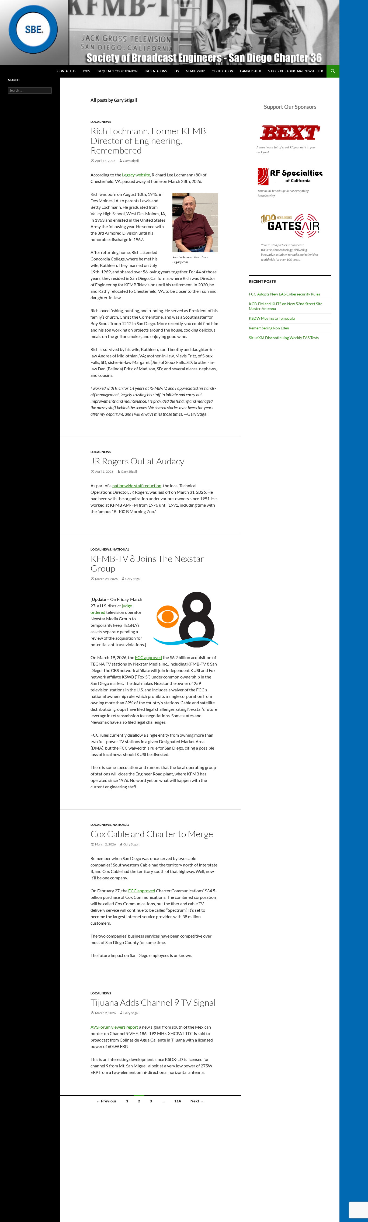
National (121, 549)
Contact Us (66, 71)
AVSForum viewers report (114, 1026)
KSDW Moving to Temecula (272, 318)
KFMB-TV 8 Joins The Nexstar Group (147, 563)
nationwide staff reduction (136, 485)
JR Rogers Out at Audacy (137, 460)
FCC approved (148, 657)
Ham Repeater (250, 71)
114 (177, 1101)
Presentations (155, 71)
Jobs (86, 71)
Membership (195, 71)
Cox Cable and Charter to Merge (152, 833)
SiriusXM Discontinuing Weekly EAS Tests (284, 337)
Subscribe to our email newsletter (295, 71)
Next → (197, 1101)
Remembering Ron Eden (269, 328)
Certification (222, 71)
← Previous (106, 1101)
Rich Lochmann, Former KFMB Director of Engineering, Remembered (148, 140)
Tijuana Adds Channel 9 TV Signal (153, 1002)
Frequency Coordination (117, 71)
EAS (176, 71)
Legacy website (136, 174)
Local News (101, 122)
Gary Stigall (131, 161)
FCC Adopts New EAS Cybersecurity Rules (284, 294)
